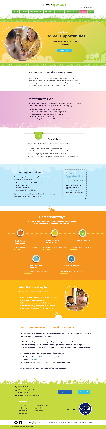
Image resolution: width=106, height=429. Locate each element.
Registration (23, 408)
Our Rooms (39, 411)
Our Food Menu (24, 411)
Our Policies (23, 413)
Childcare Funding (41, 405)
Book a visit (23, 405)
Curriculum (39, 408)
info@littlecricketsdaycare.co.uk (47, 357)
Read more (17, 250)
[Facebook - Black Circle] (20, 422)
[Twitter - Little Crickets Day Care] (16, 422)
